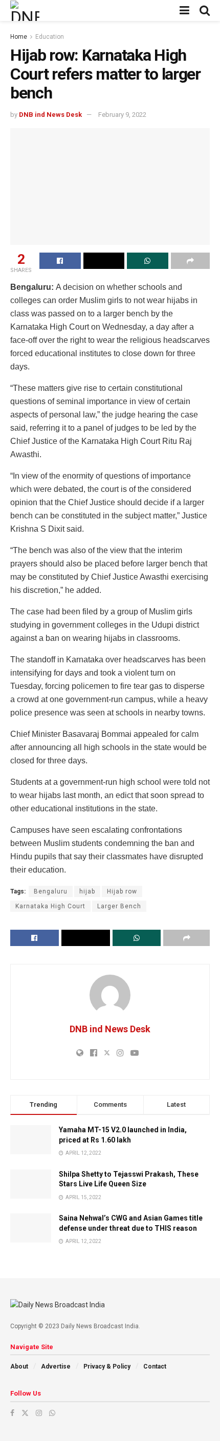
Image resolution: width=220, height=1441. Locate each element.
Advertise (56, 1366)
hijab (87, 891)
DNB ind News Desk (50, 114)
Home (18, 36)
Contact (154, 1366)
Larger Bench (119, 906)
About (19, 1366)
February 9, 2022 (122, 114)
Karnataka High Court (50, 906)
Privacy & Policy (106, 1366)
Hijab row (122, 891)
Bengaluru (51, 891)
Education (49, 36)
